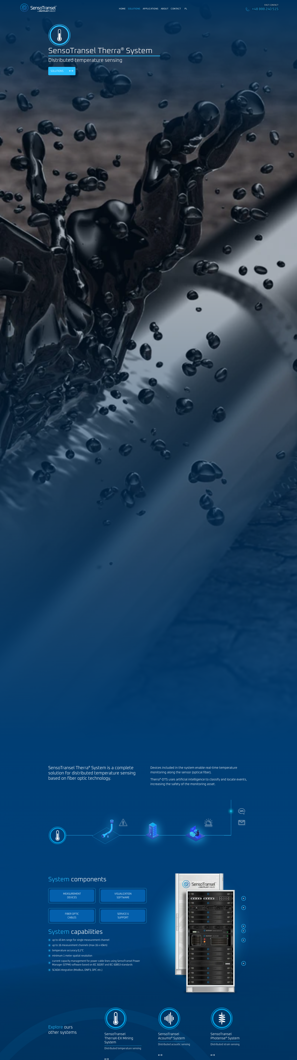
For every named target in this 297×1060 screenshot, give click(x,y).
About (164, 9)
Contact (176, 9)
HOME (122, 9)
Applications (150, 9)
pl (186, 9)
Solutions (134, 9)
